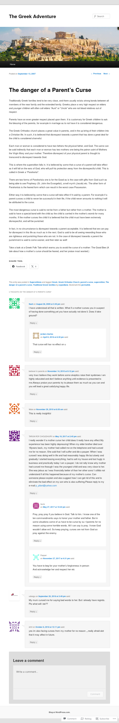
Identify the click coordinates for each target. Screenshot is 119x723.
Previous (96, 73)
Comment (95, 694)
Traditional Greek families (44, 284)
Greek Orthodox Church (68, 282)
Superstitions (36, 282)
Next (107, 73)
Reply (33, 322)
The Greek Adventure (32, 16)
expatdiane (63, 284)
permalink (85, 284)
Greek (54, 282)
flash (31, 304)
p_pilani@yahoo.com (46, 485)
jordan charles (46, 334)
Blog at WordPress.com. (59, 712)
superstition (99, 282)
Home (12, 64)
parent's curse (86, 282)
